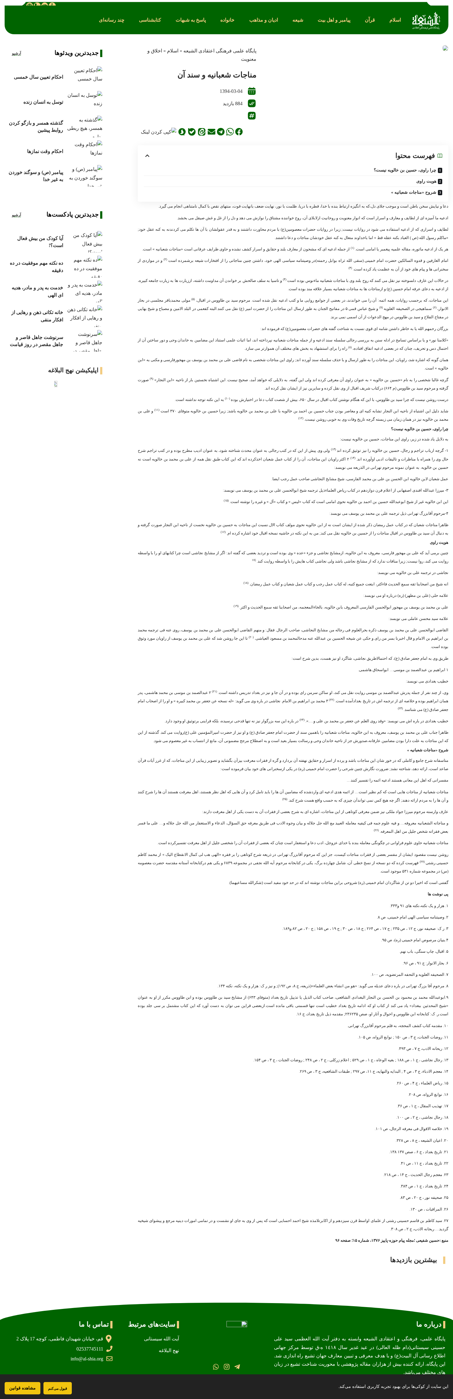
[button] (395, 20)
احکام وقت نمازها (45, 151)
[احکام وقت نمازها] (84, 151)
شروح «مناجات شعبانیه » (413, 192)
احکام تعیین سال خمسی (38, 77)
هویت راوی (426, 181)
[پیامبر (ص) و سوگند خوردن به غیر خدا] (84, 176)
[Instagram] (226, 1366)
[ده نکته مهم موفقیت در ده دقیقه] (84, 266)
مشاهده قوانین (22, 1388)
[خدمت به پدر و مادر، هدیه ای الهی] (84, 291)
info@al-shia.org (87, 1358)
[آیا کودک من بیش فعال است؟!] (84, 242)
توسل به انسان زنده (43, 102)
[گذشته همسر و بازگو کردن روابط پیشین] (84, 126)
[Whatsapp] (215, 1366)
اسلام (172, 50)
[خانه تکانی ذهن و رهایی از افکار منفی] (84, 316)
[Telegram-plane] (237, 1366)
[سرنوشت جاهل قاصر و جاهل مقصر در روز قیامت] (84, 341)
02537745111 (89, 1349)
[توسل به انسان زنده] (84, 102)
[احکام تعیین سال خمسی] (84, 77)
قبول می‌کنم (57, 1388)
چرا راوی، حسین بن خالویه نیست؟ (405, 170)
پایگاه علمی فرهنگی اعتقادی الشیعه (219, 50)
